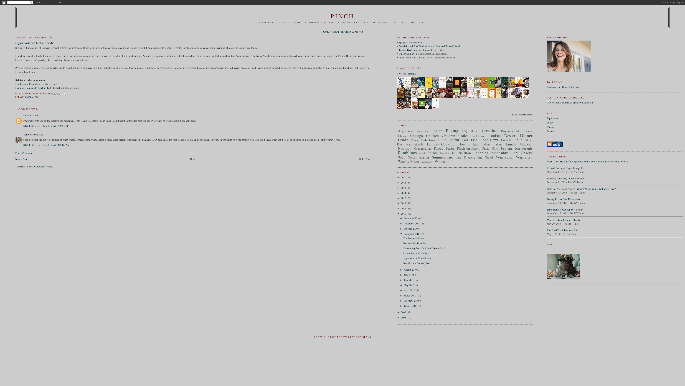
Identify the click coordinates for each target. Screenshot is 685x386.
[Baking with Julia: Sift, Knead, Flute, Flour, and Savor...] (415, 109)
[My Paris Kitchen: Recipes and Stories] (436, 98)
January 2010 (411, 306)
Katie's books (407, 74)
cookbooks (479, 136)
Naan (452, 57)
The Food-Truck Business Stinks (563, 230)
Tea (458, 157)
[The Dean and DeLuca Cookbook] (443, 87)
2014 (404, 193)
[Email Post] (64, 94)
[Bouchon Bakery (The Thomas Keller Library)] (464, 95)
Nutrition (404, 148)
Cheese (402, 136)
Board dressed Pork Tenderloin (414, 46)
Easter (414, 140)
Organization (422, 148)
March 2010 (410, 295)
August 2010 (410, 269)
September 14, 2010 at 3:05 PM (45, 125)
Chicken (432, 135)
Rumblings (32, 97)
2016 (404, 182)
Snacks (526, 152)
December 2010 (412, 218)
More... (550, 244)
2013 (404, 198)
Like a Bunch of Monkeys (416, 253)
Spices (412, 157)
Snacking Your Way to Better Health (565, 178)
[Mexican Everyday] (457, 98)
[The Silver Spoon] (436, 107)
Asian (437, 130)
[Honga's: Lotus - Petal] (401, 97)
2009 (404, 312)
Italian (497, 144)
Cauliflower (439, 57)
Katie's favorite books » (522, 114)
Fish (474, 139)
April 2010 (410, 290)
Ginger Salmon (406, 53)
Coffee (463, 135)
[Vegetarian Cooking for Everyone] (429, 108)
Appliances (423, 131)
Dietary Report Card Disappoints (563, 199)
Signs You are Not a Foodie (34, 42)
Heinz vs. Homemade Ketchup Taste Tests (36, 88)
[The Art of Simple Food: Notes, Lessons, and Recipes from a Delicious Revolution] (498, 98)
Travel (489, 157)
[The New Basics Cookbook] (471, 97)
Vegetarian (524, 157)
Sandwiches (448, 153)
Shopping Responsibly (490, 152)
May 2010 (409, 285)
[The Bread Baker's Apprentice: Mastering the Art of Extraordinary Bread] (408, 107)
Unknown (28, 115)
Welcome (427, 162)
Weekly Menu (408, 161)
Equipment (552, 118)
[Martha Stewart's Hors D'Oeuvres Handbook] (512, 98)
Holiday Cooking (441, 144)
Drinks (403, 139)
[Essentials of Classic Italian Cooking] (492, 98)
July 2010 (409, 274)
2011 (404, 208)
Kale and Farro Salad (433, 50)
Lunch (511, 144)
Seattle (550, 131)
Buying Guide (510, 131)
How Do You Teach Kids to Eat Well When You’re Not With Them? (581, 188)
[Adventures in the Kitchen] (443, 98)
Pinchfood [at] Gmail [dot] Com (563, 87)
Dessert (510, 135)
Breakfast (490, 130)
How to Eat (468, 144)
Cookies (495, 135)
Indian (485, 144)
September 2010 (412, 234)
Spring (424, 157)
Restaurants (523, 148)
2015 (404, 187)
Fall (465, 139)
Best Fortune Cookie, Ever (416, 263)
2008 (404, 317)
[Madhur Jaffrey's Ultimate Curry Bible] (457, 87)
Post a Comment (23, 153)
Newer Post (21, 159)
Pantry (550, 122)
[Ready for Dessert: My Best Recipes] (526, 98)
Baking (452, 130)
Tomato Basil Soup (408, 50)
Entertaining (430, 139)
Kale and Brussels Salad (448, 46)
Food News (489, 139)
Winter (440, 161)
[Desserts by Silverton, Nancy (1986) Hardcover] (512, 86)
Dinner (526, 135)
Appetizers (406, 130)
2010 (404, 213)
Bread (474, 131)
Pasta (450, 148)
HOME (325, 31)
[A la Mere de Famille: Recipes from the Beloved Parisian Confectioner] (505, 87)
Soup (401, 157)
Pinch (342, 16)
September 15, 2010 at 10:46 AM (46, 145)
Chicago (551, 127)
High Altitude (414, 144)
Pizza (485, 148)
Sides (514, 152)
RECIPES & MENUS (352, 31)
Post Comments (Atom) (41, 166)
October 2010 (411, 228)
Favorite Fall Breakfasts (415, 243)
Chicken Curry (424, 57)
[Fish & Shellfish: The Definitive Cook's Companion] (422, 97)
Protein (506, 148)
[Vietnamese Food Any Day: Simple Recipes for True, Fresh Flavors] (415, 97)
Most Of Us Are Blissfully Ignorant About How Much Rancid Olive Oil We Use (587, 161)
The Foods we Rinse (413, 238)
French (506, 139)
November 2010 (412, 223)
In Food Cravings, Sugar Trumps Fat (565, 168)
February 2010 (411, 300)
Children (448, 135)
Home (193, 159)
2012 (404, 203)
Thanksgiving (473, 157)
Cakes (528, 130)
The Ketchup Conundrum (28, 84)
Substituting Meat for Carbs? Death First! (424, 248)
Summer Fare (442, 157)
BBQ (464, 131)
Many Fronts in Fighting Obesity (563, 220)
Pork (495, 148)
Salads (432, 152)
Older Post (364, 159)
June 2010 (409, 280)
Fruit (518, 139)
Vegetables (504, 157)
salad (422, 153)
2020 (404, 177)
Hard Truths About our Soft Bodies (565, 209)
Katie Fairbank (30, 134)
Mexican (525, 144)
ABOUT (335, 31)
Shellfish (465, 153)
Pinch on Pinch (468, 148)
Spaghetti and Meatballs (411, 42)
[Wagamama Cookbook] (450, 86)
